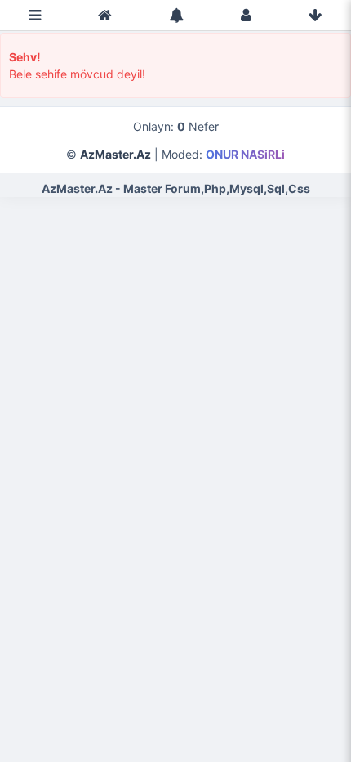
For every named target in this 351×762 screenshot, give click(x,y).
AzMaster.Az (115, 154)
